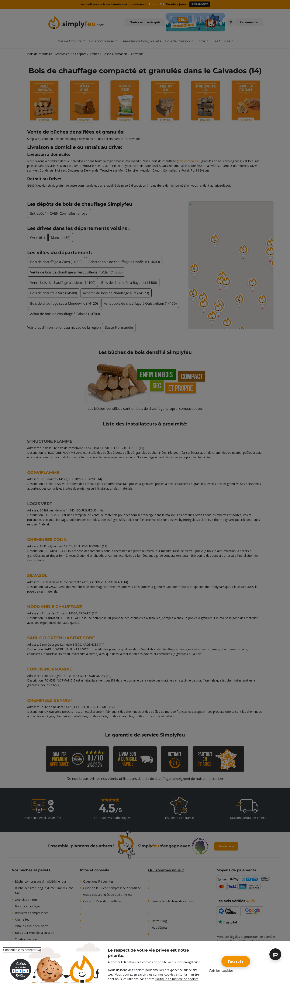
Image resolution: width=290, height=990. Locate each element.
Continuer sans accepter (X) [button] (22, 950)
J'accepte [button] (236, 961)
